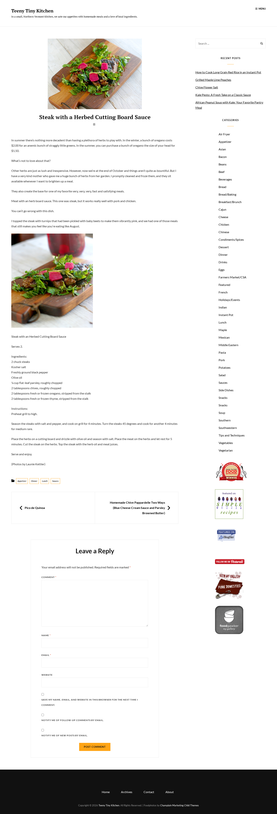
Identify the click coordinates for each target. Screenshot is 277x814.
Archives (126, 792)
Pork (222, 360)
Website (47, 674)
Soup (222, 412)
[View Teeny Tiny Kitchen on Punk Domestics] (229, 598)
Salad (222, 375)
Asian (222, 149)
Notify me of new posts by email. (64, 735)
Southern (225, 420)
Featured (224, 284)
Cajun (222, 209)
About (169, 792)
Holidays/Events (229, 300)
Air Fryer (224, 134)
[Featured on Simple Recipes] (229, 517)
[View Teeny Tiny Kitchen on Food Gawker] (229, 633)
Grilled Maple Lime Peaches (213, 79)
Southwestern (228, 427)
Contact (149, 792)
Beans (222, 164)
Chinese (224, 232)
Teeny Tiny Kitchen (32, 11)
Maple (223, 330)
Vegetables (226, 443)
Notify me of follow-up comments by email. (72, 720)
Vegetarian (226, 450)
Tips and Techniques (232, 435)
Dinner (34, 481)
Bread (222, 187)
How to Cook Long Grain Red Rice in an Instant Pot (228, 72)
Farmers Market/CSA (232, 277)
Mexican (224, 337)
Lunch (44, 481)
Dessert (224, 247)
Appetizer (22, 481)
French (223, 292)
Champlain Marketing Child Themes (179, 805)
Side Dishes (226, 390)
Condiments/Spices (231, 239)
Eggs (222, 269)
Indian (223, 307)
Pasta (222, 352)
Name (46, 635)
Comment (48, 577)
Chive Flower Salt (206, 87)
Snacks (223, 397)
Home (106, 792)
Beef (221, 172)
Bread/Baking (227, 194)
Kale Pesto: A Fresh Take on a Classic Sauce (223, 95)
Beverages (225, 179)
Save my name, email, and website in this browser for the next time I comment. (89, 702)
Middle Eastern (228, 345)
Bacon (223, 156)
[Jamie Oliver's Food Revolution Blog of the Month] (231, 481)
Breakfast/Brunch (230, 202)
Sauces (55, 481)
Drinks (223, 262)
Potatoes (224, 367)
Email (46, 655)
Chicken (224, 224)
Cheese (223, 217)
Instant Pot (226, 315)
